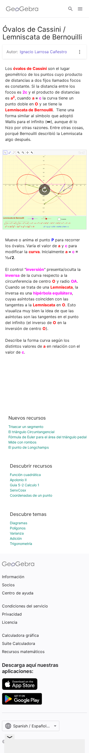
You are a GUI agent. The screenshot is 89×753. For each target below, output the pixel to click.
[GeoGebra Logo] (22, 8)
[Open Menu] (80, 9)
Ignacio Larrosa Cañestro (43, 51)
